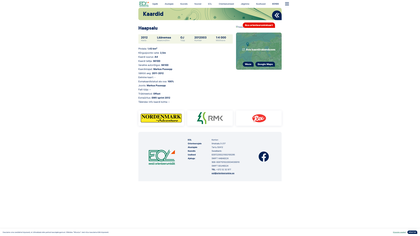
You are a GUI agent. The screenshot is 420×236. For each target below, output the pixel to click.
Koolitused (261, 4)
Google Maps (265, 64)
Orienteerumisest (226, 4)
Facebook (264, 157)
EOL (210, 4)
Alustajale (169, 4)
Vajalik (155, 4)
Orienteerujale (195, 143)
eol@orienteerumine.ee (223, 173)
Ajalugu (191, 158)
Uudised (192, 155)
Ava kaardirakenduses (261, 49)
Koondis (184, 4)
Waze (248, 64)
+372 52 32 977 (223, 169)
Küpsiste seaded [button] (399, 232)
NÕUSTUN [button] (412, 232)
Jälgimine (245, 4)
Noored (197, 4)
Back (277, 15)
